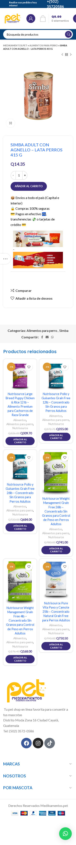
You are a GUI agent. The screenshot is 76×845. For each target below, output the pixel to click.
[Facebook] (26, 743)
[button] (65, 833)
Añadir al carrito (29, 186)
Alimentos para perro (43, 45)
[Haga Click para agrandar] (10, 123)
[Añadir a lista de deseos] (29, 367)
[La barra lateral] (5, 259)
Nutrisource (20, 428)
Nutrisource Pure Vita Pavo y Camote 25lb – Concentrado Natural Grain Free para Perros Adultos (56, 611)
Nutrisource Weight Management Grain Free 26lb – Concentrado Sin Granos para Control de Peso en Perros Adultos (56, 511)
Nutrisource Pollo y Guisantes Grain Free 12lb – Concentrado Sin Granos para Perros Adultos (56, 402)
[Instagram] (38, 743)
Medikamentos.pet (15, 45)
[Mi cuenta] (30, 18)
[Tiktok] (49, 743)
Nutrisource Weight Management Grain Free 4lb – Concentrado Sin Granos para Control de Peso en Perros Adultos (20, 620)
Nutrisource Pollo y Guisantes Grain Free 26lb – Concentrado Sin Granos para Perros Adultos (20, 493)
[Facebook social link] (42, 337)
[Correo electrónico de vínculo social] (47, 337)
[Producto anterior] (62, 55)
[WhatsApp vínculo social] (52, 337)
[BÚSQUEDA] (68, 34)
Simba (63, 330)
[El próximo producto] (71, 55)
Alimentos (19, 420)
